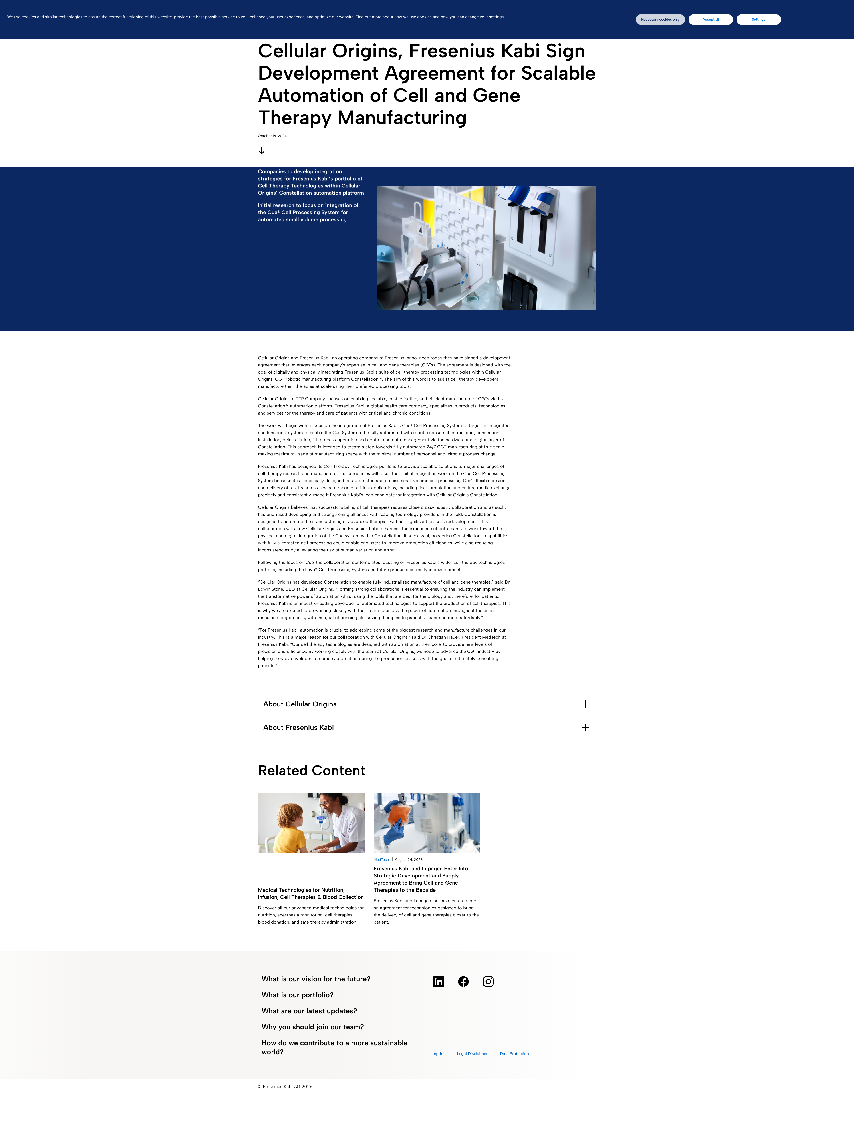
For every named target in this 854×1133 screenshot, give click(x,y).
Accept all (711, 19)
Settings (758, 19)
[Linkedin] (438, 981)
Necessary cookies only (660, 19)
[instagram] (488, 981)
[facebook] (463, 981)
